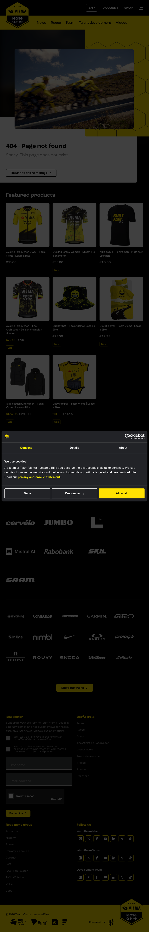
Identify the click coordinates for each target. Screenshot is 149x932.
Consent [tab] (26, 447)
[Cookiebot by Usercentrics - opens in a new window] (128, 436)
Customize (72, 493)
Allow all (121, 493)
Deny (27, 493)
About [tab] (123, 447)
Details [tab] (74, 447)
